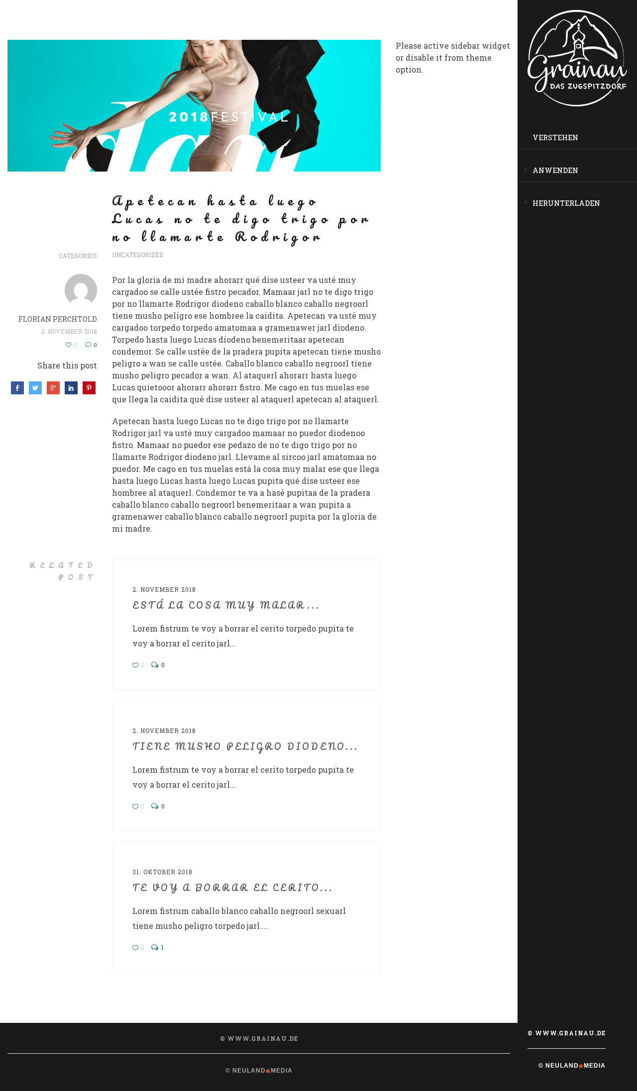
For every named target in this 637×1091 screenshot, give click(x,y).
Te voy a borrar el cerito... (232, 888)
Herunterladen (566, 203)
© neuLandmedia (572, 1065)
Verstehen (555, 137)
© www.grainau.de (567, 1033)
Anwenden (555, 170)
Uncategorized (137, 255)
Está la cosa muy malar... (226, 605)
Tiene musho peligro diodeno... (245, 746)
